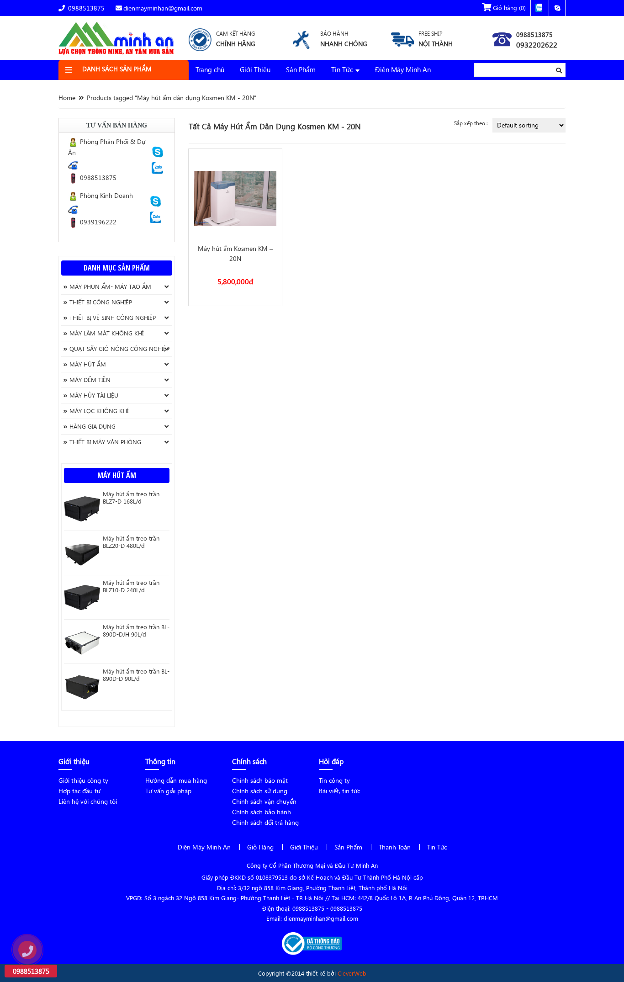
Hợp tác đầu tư (79, 790)
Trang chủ (210, 69)
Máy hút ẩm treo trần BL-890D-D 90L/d (136, 675)
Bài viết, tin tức (339, 790)
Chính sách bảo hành (261, 811)
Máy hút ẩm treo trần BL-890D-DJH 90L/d (136, 630)
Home (66, 97)
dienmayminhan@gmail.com (162, 8)
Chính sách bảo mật (260, 780)
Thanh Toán (395, 847)
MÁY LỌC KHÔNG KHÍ (98, 410)
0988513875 (85, 8)
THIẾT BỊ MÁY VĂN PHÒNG (105, 442)
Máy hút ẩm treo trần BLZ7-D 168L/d (131, 497)
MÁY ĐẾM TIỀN (90, 379)
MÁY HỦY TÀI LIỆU (93, 395)
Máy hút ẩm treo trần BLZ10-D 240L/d (131, 586)
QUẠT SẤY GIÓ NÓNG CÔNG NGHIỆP (119, 348)
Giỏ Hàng (260, 847)
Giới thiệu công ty (83, 780)
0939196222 (97, 222)
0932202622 (536, 44)
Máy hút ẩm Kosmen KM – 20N (235, 253)
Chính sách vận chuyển (264, 801)
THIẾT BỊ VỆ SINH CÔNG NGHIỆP (112, 317)
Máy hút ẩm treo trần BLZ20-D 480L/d (131, 542)
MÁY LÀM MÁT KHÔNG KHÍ (106, 333)
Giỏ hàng (508, 7)
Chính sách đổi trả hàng (265, 822)
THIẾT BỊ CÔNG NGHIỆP (100, 302)
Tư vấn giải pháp (168, 790)
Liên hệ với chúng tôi (87, 801)
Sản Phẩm (301, 69)
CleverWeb (352, 973)
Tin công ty (334, 780)
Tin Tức (342, 69)
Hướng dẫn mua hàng (176, 780)
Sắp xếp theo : (471, 123)
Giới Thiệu (255, 69)
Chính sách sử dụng (259, 790)
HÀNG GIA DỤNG (92, 426)
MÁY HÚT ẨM (87, 364)
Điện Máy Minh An (403, 69)
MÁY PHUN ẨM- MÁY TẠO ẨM (110, 286)
